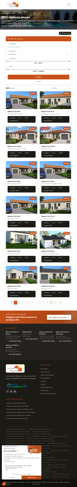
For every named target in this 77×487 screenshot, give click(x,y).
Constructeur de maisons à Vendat (58, 436)
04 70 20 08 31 (32, 339)
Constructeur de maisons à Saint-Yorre (16, 429)
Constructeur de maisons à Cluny (60, 445)
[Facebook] (11, 391)
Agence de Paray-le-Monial (12, 333)
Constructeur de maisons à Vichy (60, 476)
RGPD (44, 482)
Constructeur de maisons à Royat (14, 443)
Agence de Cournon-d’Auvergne (62, 333)
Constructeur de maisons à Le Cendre (15, 441)
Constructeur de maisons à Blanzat (56, 443)
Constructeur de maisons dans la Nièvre (19, 415)
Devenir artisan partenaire (48, 393)
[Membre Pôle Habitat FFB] (17, 385)
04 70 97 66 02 (15, 354)
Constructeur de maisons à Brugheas (15, 436)
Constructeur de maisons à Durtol (41, 434)
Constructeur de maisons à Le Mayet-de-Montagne (39, 438)
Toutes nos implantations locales (16, 403)
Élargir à (12, 51)
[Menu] (68, 4)
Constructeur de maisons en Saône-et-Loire (20, 409)
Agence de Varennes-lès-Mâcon (46, 333)
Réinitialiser (38, 81)
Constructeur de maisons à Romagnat (37, 436)
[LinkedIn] (15, 391)
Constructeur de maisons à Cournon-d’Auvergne (44, 471)
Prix (10, 66)
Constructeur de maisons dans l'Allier (18, 406)
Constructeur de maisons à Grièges (15, 438)
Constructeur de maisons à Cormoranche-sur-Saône (41, 441)
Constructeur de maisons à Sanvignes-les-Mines (40, 429)
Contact (43, 384)
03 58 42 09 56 (15, 341)
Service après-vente (47, 387)
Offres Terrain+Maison (47, 375)
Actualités (43, 381)
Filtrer (39, 77)
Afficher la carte (65, 33)
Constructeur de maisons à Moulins (61, 474)
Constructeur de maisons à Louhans (45, 457)
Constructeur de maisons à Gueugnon (35, 443)
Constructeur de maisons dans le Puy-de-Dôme (21, 412)
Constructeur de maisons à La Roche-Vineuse (17, 431)
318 (56, 302)
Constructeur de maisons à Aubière (56, 464)
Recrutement (44, 390)
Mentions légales (37, 482)
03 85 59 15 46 (48, 341)
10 (47, 302)
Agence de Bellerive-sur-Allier (12, 346)
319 (61, 302)
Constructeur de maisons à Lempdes (40, 453)
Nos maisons (44, 369)
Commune (12, 44)
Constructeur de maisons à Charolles (55, 467)
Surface (12, 58)
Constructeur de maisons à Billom (41, 445)
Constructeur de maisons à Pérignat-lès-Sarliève (18, 434)
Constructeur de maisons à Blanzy (40, 431)
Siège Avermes (27, 332)
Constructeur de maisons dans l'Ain (17, 418)
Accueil (2, 13)
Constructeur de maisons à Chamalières (57, 460)
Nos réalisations (45, 378)
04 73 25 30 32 (65, 341)
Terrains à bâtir (45, 372)
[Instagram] (7, 391)
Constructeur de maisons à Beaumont (59, 450)
